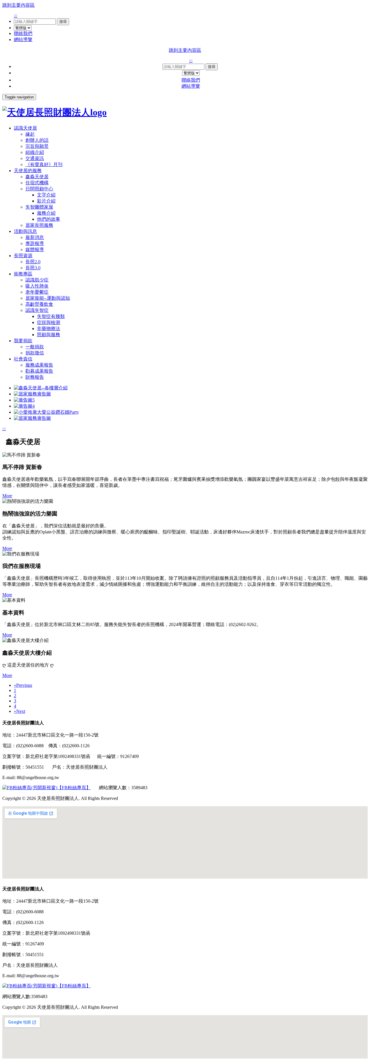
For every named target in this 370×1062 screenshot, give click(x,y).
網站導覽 (23, 39)
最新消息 (34, 237)
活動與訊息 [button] (25, 231)
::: (15, 15)
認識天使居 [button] (25, 128)
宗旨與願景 (37, 146)
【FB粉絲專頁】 (74, 787)
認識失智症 (37, 310)
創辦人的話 (37, 140)
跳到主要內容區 (18, 5)
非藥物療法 (48, 328)
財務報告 (34, 377)
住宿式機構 (37, 182)
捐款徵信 (34, 352)
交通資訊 (34, 158)
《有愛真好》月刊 (43, 164)
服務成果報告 (39, 364)
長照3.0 (32, 267)
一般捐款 (34, 346)
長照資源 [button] (23, 255)
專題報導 (34, 243)
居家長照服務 (39, 225)
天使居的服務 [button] (28, 170)
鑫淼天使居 (37, 176)
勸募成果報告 (39, 371)
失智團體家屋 (39, 207)
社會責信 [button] (23, 358)
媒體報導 (34, 249)
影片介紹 (46, 200)
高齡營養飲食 (39, 304)
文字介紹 (46, 194)
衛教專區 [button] (23, 273)
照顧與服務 (48, 334)
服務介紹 (46, 213)
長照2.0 (32, 261)
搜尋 (63, 21)
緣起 (30, 134)
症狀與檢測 (48, 322)
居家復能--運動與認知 (47, 298)
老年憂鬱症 (37, 292)
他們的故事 (48, 219)
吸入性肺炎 (37, 286)
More (7, 495)
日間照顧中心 (39, 188)
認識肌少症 (37, 279)
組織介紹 (34, 152)
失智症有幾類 (51, 316)
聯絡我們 (23, 33)
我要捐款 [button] (23, 340)
